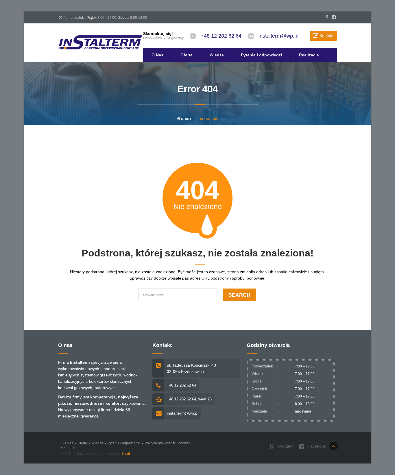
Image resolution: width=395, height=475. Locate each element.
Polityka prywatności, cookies (168, 443)
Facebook (316, 446)
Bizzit (125, 454)
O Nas (157, 55)
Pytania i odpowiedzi (261, 55)
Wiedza (217, 55)
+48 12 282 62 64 (221, 36)
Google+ (285, 446)
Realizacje (309, 55)
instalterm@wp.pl (278, 36)
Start (185, 119)
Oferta (186, 55)
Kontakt (326, 35)
